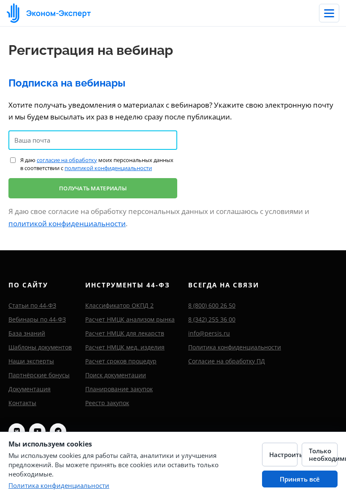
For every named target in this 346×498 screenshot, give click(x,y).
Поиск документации (115, 375)
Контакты (22, 403)
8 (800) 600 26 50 (211, 305)
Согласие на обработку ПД (226, 361)
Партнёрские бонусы (39, 375)
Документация (29, 389)
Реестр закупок (107, 403)
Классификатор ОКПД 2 (119, 305)
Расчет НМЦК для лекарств (124, 333)
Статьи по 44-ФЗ (32, 305)
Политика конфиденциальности (234, 347)
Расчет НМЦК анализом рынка (130, 319)
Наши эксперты (31, 361)
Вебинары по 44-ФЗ (37, 319)
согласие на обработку (67, 160)
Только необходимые (323, 455)
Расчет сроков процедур (121, 361)
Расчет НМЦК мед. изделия (125, 347)
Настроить (283, 454)
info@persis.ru (209, 333)
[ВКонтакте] (16, 431)
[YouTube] (37, 431)
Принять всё (300, 479)
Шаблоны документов (40, 347)
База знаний (26, 333)
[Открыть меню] (329, 13)
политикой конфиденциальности (108, 168)
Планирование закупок (119, 389)
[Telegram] (58, 431)
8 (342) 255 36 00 (211, 319)
